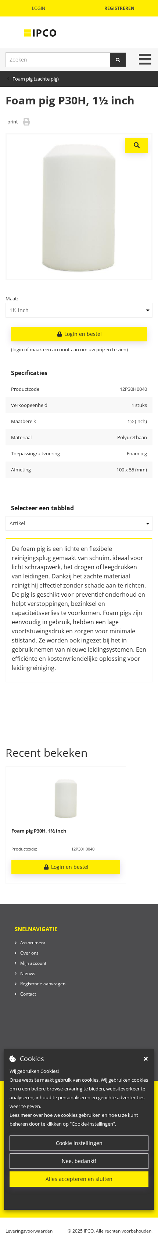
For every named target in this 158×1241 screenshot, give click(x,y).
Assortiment (32, 943)
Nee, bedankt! (79, 1160)
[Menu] (145, 59)
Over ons (29, 953)
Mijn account (33, 963)
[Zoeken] (118, 59)
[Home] (40, 32)
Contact (28, 994)
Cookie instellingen (79, 1143)
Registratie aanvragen (42, 984)
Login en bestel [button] (82, 333)
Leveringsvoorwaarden (29, 1231)
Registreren (119, 8)
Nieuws (27, 973)
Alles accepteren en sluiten (79, 1178)
